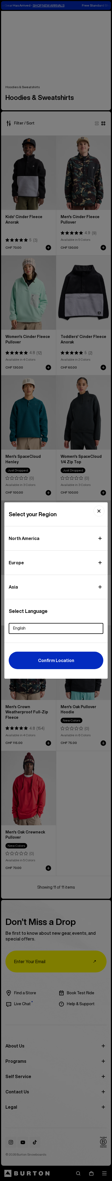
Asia (13, 587)
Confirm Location (56, 660)
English (19, 628)
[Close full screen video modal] (99, 511)
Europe (16, 562)
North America (24, 538)
